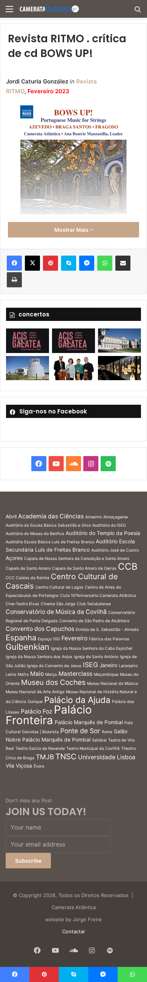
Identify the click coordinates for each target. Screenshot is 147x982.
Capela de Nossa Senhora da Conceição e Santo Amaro (76, 558)
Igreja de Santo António (96, 656)
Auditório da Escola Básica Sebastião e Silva (48, 525)
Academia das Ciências (51, 516)
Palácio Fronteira (49, 715)
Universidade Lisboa (106, 757)
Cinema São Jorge (58, 603)
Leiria (11, 674)
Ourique (35, 701)
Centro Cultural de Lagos (59, 587)
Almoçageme (115, 517)
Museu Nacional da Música (112, 683)
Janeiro (108, 665)
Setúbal (99, 740)
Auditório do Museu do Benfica (35, 533)
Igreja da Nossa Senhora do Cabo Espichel (91, 648)
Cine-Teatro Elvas (22, 603)
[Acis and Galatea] (27, 340)
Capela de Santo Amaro (28, 568)
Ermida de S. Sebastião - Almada (107, 629)
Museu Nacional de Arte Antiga (35, 691)
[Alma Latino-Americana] (119, 368)
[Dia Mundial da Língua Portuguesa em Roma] (73, 368)
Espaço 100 (49, 639)
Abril (11, 516)
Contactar (73, 931)
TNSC (66, 756)
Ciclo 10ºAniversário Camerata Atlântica (98, 595)
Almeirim (93, 517)
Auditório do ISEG (109, 525)
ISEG (90, 665)
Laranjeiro (128, 665)
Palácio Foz (36, 711)
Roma (107, 731)
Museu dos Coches (53, 682)
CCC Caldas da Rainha (27, 577)
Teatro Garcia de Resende (40, 748)
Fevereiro (74, 638)
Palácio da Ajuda (77, 700)
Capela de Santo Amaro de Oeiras (84, 568)
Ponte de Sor (80, 731)
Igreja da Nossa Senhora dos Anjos (39, 656)
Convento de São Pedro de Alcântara (94, 620)
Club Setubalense (94, 603)
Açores (14, 558)
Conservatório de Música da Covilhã (56, 611)
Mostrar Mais (72, 230)
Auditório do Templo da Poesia (103, 533)
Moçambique (106, 674)
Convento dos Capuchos (40, 628)
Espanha (21, 637)
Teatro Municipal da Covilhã (92, 748)
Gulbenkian (27, 647)
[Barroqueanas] (119, 340)
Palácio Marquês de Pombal (89, 722)
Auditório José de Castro (115, 550)
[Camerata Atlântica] (49, 8)
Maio (37, 673)
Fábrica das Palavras (109, 639)
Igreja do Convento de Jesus (54, 665)
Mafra (23, 674)
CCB (128, 566)
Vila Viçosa (19, 766)
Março (51, 674)
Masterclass (75, 673)
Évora (39, 766)
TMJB (45, 757)
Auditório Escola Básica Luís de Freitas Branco (50, 542)
